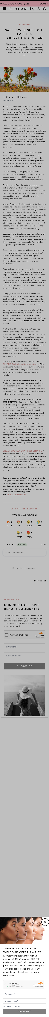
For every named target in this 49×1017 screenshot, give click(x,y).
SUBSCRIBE (24, 1011)
